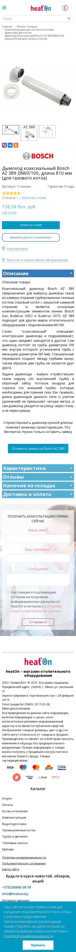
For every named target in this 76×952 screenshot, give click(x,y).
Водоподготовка (14, 824)
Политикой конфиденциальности (28, 936)
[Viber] (4, 145)
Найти (69, 18)
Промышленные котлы (19, 830)
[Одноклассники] (15, 145)
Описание (16, 273)
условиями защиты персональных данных (36, 608)
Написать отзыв (34, 198)
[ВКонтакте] (10, 145)
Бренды (8, 849)
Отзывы (13, 476)
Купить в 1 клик (31, 225)
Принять (38, 945)
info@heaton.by (15, 894)
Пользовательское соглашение (24, 863)
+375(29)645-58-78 (16, 887)
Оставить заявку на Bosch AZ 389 (38, 448)
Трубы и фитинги (14, 836)
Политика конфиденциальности (24, 857)
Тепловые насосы (15, 843)
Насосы (7, 805)
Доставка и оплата (27, 494)
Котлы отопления (15, 811)
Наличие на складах (29, 485)
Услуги (7, 798)
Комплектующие (14, 817)
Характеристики (24, 468)
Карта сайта (10, 869)
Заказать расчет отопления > (31, 237)
